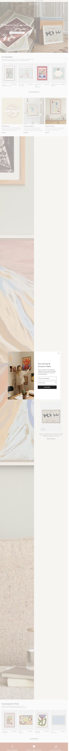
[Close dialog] (58, 353)
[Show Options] (55, 382)
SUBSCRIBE (47, 387)
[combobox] (47, 382)
